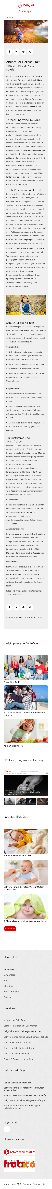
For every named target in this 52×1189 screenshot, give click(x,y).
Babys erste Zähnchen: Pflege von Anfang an (25, 1100)
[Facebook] (9, 51)
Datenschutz (39, 1184)
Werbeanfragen (11, 991)
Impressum (9, 1184)
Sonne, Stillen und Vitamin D (17, 855)
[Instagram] (30, 51)
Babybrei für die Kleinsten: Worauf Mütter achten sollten (24, 888)
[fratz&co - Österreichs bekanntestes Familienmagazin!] (19, 1171)
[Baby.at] (26, 4)
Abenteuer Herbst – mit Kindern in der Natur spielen (23, 65)
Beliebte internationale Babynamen (20, 1025)
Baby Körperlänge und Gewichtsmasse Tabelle (26, 1036)
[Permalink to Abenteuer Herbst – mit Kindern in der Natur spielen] (26, 42)
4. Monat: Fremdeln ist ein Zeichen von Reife (25, 921)
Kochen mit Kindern (13, 745)
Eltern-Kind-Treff (12, 682)
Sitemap (27, 1184)
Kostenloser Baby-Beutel (15, 1020)
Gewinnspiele (26, 11)
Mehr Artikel (10, 928)
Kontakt (7, 980)
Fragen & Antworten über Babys (19, 1059)
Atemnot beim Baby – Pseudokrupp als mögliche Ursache (22, 1106)
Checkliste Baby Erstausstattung (19, 1048)
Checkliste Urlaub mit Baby (16, 1053)
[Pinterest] (23, 51)
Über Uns (8, 986)
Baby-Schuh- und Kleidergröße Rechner (22, 1031)
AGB (19, 1184)
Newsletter (9, 969)
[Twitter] (16, 51)
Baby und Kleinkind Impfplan (17, 1042)
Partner (7, 997)
